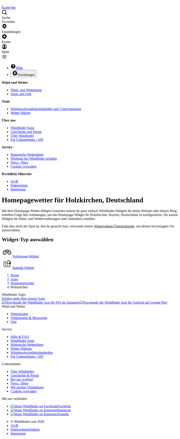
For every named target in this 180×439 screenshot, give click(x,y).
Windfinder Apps (22, 128)
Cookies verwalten (23, 166)
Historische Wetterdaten (27, 154)
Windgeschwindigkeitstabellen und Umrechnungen (46, 109)
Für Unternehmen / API (27, 139)
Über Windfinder (22, 136)
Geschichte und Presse (26, 132)
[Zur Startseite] (2, 3)
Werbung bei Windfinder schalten (34, 158)
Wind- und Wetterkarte (26, 90)
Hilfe (19, 68)
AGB (14, 181)
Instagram (64, 410)
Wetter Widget (20, 113)
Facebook (64, 406)
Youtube (63, 414)
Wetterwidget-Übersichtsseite (114, 226)
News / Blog (19, 162)
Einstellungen (26, 74)
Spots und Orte (21, 94)
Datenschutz (19, 185)
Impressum (18, 189)
